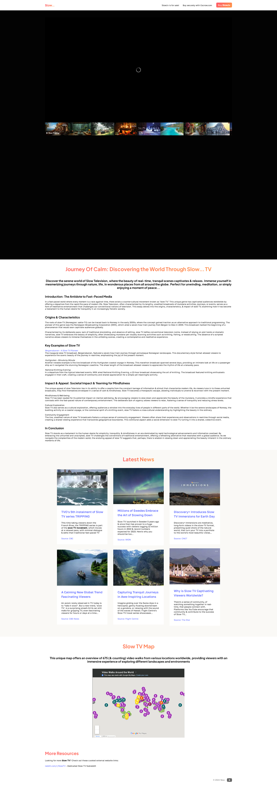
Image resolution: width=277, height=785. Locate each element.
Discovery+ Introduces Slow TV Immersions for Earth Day (194, 514)
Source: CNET (180, 538)
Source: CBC (67, 538)
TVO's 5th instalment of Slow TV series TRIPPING (82, 514)
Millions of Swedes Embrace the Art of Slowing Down (138, 513)
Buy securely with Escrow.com (198, 5)
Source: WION (124, 539)
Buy (224, 5)
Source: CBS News (70, 619)
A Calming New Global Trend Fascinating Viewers (81, 594)
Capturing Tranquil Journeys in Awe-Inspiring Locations (138, 594)
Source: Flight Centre (128, 619)
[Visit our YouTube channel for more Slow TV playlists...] (229, 780)
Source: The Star (182, 620)
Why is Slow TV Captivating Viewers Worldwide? (194, 593)
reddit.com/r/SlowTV (55, 766)
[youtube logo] (225, 111)
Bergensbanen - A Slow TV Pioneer (61, 350)
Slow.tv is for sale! (170, 5)
